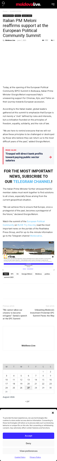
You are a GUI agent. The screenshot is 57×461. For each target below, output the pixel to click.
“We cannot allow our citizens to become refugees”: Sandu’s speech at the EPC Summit (15, 314)
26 (21, 387)
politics (47, 274)
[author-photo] (28, 336)
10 (6, 379)
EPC (12, 274)
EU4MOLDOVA (15, 11)
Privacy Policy (35, 457)
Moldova (38, 274)
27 (28, 387)
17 (6, 383)
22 (43, 383)
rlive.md (31, 225)
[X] (12, 46)
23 (50, 383)
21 (36, 383)
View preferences (28, 451)
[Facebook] (5, 46)
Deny (28, 443)
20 (28, 383)
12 (21, 379)
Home (5, 11)
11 (14, 379)
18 (14, 383)
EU (18, 274)
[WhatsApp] (24, 46)
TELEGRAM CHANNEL (32, 181)
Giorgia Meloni (27, 274)
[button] (52, 412)
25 (14, 387)
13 (28, 379)
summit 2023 (8, 277)
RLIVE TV (22, 225)
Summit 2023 (27, 16)
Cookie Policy (20, 457)
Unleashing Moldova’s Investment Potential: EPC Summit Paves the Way (42, 313)
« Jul (27, 401)
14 (36, 379)
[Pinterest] (18, 46)
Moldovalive (36, 235)
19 (21, 383)
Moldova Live (10, 40)
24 (6, 387)
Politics (17, 16)
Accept (28, 435)
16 (50, 379)
